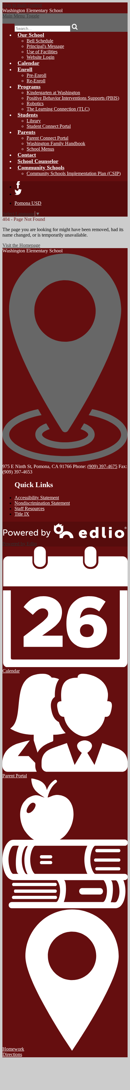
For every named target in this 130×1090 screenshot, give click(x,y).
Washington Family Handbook (56, 143)
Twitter (18, 192)
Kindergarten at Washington (53, 92)
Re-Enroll (36, 80)
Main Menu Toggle (20, 15)
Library (34, 120)
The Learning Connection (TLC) (58, 108)
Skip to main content (22, 5)
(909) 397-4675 (102, 466)
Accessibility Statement (37, 497)
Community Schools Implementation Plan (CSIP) (74, 173)
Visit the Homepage (21, 245)
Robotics (35, 103)
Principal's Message (45, 46)
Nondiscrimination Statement (42, 503)
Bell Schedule (40, 40)
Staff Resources (29, 508)
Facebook (18, 184)
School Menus (40, 148)
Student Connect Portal (49, 126)
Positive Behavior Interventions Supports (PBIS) (73, 98)
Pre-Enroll (36, 75)
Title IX (22, 514)
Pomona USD (28, 203)
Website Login (40, 57)
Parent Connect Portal (47, 138)
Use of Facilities (42, 51)
